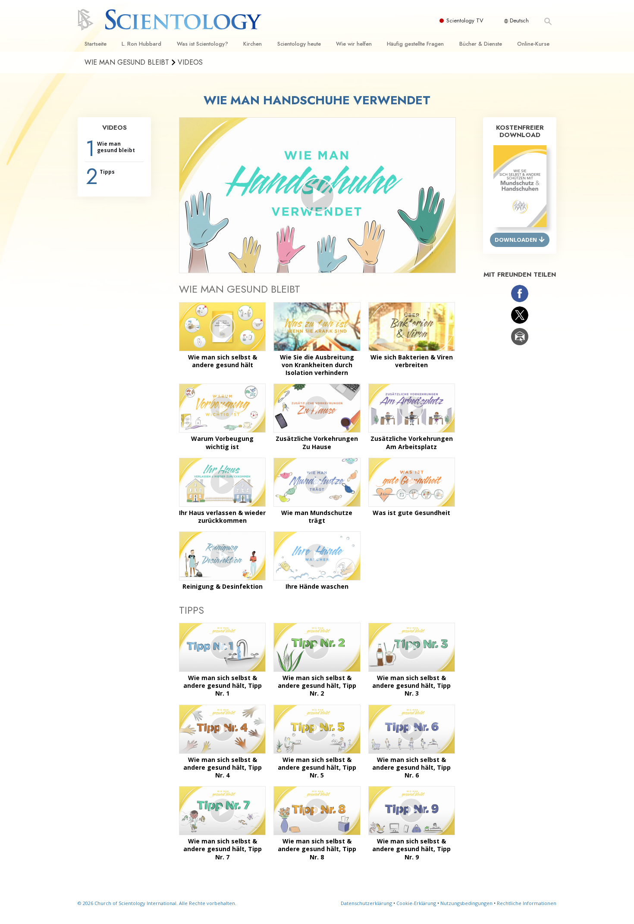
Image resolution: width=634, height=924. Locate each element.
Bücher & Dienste (480, 44)
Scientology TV (464, 20)
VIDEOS (114, 127)
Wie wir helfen (354, 44)
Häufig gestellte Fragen (415, 44)
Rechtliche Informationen (526, 903)
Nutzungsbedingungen (466, 903)
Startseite (96, 44)
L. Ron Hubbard (141, 44)
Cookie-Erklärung (416, 903)
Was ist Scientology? (202, 44)
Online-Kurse (533, 44)
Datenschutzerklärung (366, 903)
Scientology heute (299, 44)
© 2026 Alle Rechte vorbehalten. (157, 903)
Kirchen (252, 44)
